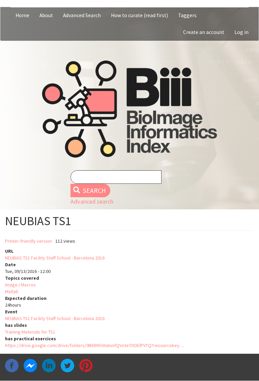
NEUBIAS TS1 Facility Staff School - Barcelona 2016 (55, 258)
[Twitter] (67, 365)
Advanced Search (82, 15)
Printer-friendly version (28, 241)
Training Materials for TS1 (30, 332)
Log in (241, 32)
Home (22, 15)
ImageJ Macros (20, 285)
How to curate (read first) (139, 15)
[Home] (129, 109)
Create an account (203, 32)
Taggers (187, 15)
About (46, 15)
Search (94, 190)
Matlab (12, 291)
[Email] (104, 365)
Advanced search (91, 201)
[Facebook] (12, 365)
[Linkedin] (49, 365)
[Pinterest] (86, 365)
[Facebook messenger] (30, 365)
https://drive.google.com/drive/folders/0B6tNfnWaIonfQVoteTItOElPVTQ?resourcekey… (94, 345)
